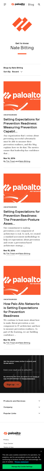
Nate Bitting (24, 161)
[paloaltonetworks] (18, 4)
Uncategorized (10, 115)
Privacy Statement (28, 378)
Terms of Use (8, 447)
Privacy (6, 439)
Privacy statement (22, 462)
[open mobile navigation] (6, 4)
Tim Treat (10, 161)
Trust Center (8, 443)
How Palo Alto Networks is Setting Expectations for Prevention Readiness (21, 310)
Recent (15, 72)
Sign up (10, 384)
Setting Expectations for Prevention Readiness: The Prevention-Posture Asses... (22, 217)
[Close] (41, 451)
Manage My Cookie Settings (22, 466)
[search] (38, 4)
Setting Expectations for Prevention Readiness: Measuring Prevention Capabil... (22, 125)
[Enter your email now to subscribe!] (22, 372)
